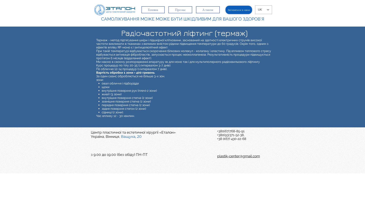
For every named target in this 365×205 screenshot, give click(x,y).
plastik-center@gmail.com (238, 156)
